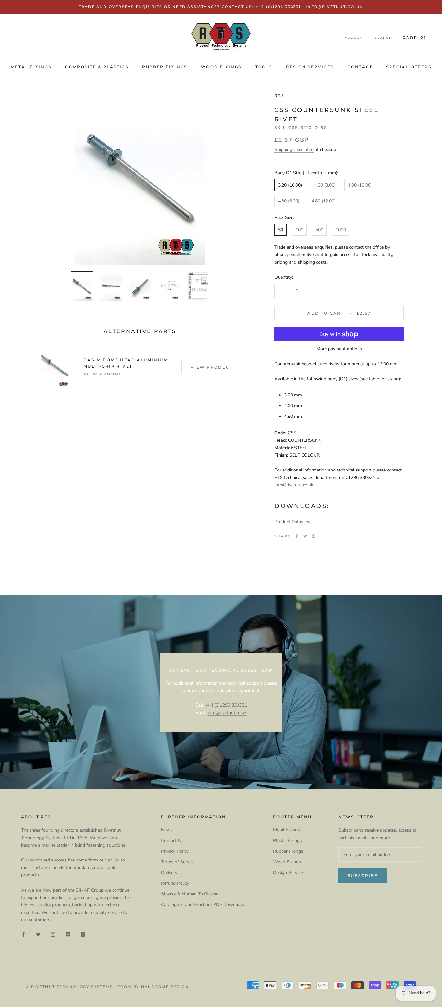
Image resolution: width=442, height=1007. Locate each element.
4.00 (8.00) (325, 185)
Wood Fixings (221, 66)
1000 (341, 230)
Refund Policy (175, 883)
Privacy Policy (175, 851)
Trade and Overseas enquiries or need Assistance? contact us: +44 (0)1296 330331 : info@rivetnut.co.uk (221, 7)
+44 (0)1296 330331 (226, 705)
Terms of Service (177, 862)
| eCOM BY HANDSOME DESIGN (151, 986)
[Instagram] (53, 933)
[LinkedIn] (83, 933)
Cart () (414, 37)
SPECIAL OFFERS (408, 66)
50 (280, 230)
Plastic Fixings (287, 841)
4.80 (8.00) (288, 201)
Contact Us (172, 841)
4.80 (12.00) (324, 201)
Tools (263, 66)
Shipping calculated (294, 150)
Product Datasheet (293, 522)
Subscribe (363, 875)
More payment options (339, 349)
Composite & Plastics (96, 66)
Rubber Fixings (164, 66)
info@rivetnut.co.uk (293, 485)
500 (319, 230)
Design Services (310, 66)
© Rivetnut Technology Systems (69, 986)
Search (383, 38)
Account (355, 38)
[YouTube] (68, 933)
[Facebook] (297, 536)
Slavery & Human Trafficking (190, 894)
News (167, 830)
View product (212, 367)
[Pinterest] (313, 536)
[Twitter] (305, 536)
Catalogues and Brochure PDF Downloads (204, 905)
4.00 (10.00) (360, 185)
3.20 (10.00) (290, 185)
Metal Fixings (31, 66)
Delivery (169, 873)
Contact (360, 66)
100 (299, 230)
